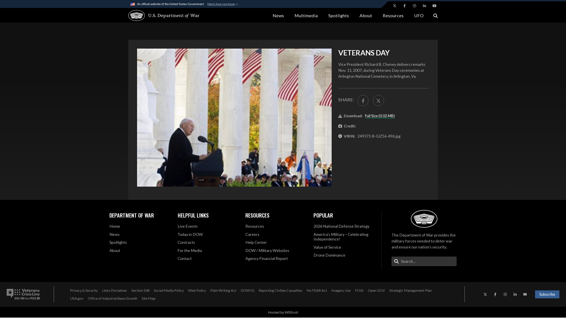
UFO (419, 15)
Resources (393, 15)
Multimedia (306, 15)
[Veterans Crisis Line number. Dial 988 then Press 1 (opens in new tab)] (23, 294)
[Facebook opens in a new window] (404, 5)
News (278, 15)
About (365, 15)
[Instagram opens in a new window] (414, 5)
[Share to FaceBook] (363, 100)
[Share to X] (378, 100)
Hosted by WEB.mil (283, 312)
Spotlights (338, 15)
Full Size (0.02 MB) (380, 116)
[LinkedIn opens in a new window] (424, 5)
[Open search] (435, 15)
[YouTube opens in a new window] (434, 5)
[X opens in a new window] (394, 5)
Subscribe (547, 294)
